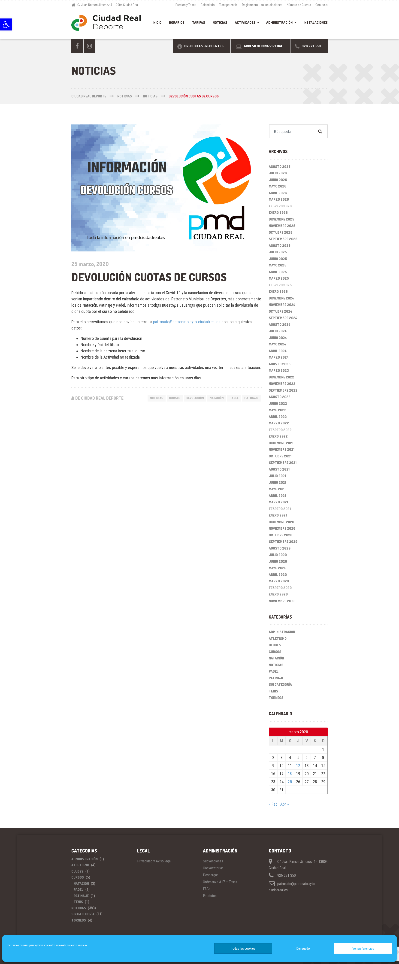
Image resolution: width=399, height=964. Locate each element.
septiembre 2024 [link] (283, 318)
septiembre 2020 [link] (283, 541)
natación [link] (217, 398)
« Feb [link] (273, 804)
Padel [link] (234, 398)
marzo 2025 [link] (279, 278)
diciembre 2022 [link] (281, 377)
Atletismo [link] (278, 638)
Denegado (303, 948)
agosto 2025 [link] (279, 245)
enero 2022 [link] (278, 436)
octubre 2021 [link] (280, 456)
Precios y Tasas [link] (185, 5)
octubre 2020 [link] (280, 535)
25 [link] (290, 781)
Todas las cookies (243, 948)
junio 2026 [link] (278, 180)
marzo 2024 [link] (279, 357)
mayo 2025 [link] (277, 265)
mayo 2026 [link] (277, 186)
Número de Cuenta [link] (299, 5)
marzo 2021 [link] (278, 502)
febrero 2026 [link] (280, 206)
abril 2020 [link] (278, 574)
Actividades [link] (245, 22)
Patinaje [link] (276, 678)
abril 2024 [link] (278, 351)
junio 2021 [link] (277, 482)
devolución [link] (195, 398)
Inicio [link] (156, 22)
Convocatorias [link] (213, 868)
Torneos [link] (276, 697)
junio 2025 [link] (278, 259)
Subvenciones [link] (213, 861)
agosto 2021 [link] (279, 469)
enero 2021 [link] (278, 515)
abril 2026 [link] (278, 193)
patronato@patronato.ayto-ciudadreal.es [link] (187, 321)
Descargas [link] (210, 875)
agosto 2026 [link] (279, 166)
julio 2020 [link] (278, 555)
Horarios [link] (176, 22)
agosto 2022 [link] (279, 397)
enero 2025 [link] (278, 291)
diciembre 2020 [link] (281, 522)
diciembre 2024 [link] (281, 298)
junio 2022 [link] (278, 403)
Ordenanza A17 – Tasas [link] (220, 882)
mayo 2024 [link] (277, 344)
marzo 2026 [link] (279, 199)
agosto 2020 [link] (279, 548)
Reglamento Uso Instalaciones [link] (262, 5)
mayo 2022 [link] (277, 410)
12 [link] (298, 765)
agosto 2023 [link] (279, 364)
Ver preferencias (363, 948)
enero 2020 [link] (278, 594)
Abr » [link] (284, 804)
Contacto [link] (321, 5)
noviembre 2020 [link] (282, 528)
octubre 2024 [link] (280, 311)
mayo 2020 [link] (277, 568)
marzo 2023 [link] (279, 370)
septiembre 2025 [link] (283, 239)
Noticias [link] (220, 22)
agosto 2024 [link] (279, 324)
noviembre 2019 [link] (281, 601)
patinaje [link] (251, 398)
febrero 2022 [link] (280, 430)
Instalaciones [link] (315, 22)
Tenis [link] (273, 691)
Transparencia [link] (228, 5)
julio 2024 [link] (278, 331)
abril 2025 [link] (278, 272)
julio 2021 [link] (277, 476)
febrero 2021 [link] (280, 509)
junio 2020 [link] (278, 561)
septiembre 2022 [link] (283, 390)
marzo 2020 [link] (279, 581)
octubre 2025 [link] (280, 232)
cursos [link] (175, 398)
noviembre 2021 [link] (281, 449)
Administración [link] (279, 22)
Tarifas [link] (198, 22)
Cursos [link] (275, 652)
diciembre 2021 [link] (281, 443)
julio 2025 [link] (278, 252)
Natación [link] (276, 658)
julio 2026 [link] (278, 173)
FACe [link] (207, 889)
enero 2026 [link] (278, 212)
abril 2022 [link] (278, 416)
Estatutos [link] (210, 896)
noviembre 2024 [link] (282, 304)
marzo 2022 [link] (279, 423)
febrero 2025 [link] (280, 285)
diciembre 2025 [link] (281, 219)
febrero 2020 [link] (280, 588)
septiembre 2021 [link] (282, 462)
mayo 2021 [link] (277, 489)
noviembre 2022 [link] (282, 383)
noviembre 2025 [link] (282, 226)
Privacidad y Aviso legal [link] (154, 861)
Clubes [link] (275, 645)
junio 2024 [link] (278, 337)
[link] (6, 24)
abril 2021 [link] (277, 495)
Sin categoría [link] (280, 684)
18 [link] (290, 773)
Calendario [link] (208, 5)
